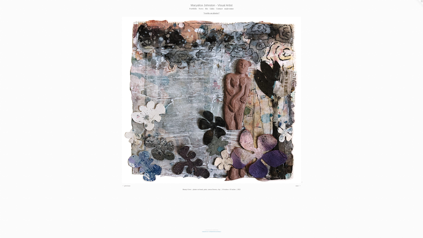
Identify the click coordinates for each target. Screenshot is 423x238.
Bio (206, 8)
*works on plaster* (212, 13)
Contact (219, 8)
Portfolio (193, 8)
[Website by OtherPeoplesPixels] (418, 4)
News (201, 8)
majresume (229, 8)
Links (212, 8)
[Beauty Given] (211, 100)
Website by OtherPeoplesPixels (211, 231)
